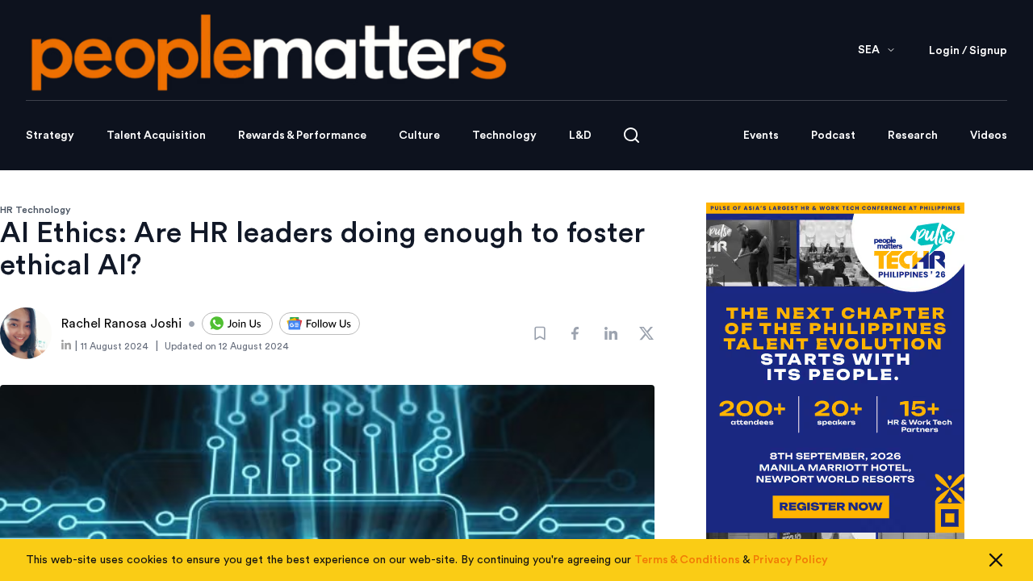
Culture (419, 135)
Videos (988, 135)
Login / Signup (968, 50)
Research (913, 135)
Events (761, 135)
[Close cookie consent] (996, 560)
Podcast (833, 135)
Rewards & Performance (302, 135)
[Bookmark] (540, 333)
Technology (504, 135)
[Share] (575, 333)
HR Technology (35, 210)
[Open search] (631, 135)
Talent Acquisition (156, 135)
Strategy (50, 135)
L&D (580, 135)
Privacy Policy (790, 560)
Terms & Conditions (687, 560)
